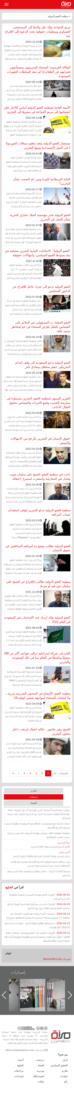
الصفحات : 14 (61, 773)
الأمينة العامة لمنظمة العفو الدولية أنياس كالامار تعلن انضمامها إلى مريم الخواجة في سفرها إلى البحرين (37, 110)
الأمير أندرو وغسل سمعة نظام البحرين (50, 844)
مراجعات (19, 1070)
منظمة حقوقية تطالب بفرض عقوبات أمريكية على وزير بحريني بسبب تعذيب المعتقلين (38, 835)
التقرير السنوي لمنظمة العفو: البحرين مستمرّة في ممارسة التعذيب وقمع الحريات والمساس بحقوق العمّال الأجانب (38, 403)
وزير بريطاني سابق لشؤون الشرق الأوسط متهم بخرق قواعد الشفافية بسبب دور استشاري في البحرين (40, 863)
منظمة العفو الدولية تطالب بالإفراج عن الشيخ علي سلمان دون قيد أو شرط (38, 584)
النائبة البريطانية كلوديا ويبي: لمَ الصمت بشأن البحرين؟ (41, 181)
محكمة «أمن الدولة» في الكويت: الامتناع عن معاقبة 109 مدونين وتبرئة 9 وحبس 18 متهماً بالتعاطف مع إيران (38, 915)
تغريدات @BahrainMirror (56, 958)
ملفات (41, 1081)
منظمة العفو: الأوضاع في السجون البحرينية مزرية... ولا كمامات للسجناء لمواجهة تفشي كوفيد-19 (37, 696)
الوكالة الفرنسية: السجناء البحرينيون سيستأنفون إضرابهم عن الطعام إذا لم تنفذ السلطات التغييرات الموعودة (38, 72)
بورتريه (40, 1070)
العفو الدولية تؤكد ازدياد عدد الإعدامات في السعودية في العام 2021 (37, 620)
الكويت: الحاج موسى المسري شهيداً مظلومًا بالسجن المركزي (39, 896)
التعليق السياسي (59, 1065)
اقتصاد (33, 802)
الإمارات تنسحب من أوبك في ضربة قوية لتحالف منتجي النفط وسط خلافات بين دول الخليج (38, 906)
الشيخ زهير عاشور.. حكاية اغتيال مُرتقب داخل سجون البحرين (41, 731)
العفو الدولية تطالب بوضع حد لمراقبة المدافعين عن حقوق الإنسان (37, 548)
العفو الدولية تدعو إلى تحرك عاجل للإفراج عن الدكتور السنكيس (41, 289)
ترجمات (33, 796)
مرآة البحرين (67, 4)
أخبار (65, 1059)
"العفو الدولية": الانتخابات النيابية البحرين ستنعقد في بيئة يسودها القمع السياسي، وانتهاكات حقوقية (37, 253)
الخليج (9, 887)
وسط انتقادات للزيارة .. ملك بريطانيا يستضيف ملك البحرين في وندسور (38, 873)
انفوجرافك (38, 1076)
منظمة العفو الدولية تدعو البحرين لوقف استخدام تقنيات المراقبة (39, 512)
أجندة (21, 1059)
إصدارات (18, 972)
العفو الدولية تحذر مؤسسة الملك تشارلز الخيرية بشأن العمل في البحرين (40, 217)
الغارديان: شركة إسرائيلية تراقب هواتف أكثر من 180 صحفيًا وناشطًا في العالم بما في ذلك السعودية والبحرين (37, 658)
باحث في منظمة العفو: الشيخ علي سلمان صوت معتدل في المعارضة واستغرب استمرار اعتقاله (39, 476)
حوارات (64, 1076)
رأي (66, 1081)
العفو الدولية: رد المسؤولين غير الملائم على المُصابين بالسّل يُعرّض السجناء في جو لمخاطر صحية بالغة (40, 327)
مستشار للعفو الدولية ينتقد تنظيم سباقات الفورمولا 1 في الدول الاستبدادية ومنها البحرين (38, 145)
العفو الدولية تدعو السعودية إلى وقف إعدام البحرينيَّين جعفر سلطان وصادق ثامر (42, 365)
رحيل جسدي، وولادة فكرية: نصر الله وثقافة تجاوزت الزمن (41, 854)
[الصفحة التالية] (19, 773)
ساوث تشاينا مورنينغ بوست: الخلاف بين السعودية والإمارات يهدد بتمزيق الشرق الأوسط (37, 825)
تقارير (34, 790)
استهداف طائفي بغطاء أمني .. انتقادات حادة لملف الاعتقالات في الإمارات (37, 925)
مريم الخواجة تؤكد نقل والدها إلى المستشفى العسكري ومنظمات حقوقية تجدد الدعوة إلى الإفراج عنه (37, 32)
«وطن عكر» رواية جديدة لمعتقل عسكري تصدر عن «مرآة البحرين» (36, 989)
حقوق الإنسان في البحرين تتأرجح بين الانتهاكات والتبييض (40, 441)
